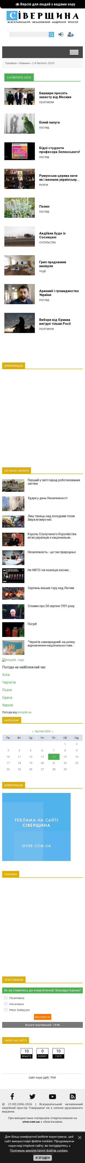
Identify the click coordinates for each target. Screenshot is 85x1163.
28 (53, 769)
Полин (44, 206)
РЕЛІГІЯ (43, 184)
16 (76, 756)
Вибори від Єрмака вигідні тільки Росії (55, 322)
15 (65, 756)
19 (30, 763)
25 (19, 769)
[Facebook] (12, 1098)
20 (42, 763)
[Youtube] (52, 1098)
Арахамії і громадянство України (59, 293)
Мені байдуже (19, 1010)
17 (8, 763)
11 (19, 756)
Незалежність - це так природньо (52, 552)
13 (42, 756)
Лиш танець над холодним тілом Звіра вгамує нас (51, 517)
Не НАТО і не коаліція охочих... (49, 570)
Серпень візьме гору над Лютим (51, 588)
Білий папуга (49, 122)
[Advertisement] (42, 416)
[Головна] (42, 22)
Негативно (16, 1004)
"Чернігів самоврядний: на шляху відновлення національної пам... (51, 643)
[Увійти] (60, 35)
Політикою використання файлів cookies (39, 1150)
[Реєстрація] (71, 35)
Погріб (32, 624)
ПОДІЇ (42, 271)
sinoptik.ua (24, 712)
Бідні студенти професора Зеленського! (59, 150)
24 (8, 769)
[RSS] (72, 1098)
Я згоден (43, 1158)
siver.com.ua (31, 1122)
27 (42, 769)
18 (19, 763)
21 (53, 763)
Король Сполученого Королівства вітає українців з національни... (52, 535)
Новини (24, 63)
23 (76, 763)
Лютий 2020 (42, 731)
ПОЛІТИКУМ (46, 102)
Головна (11, 63)
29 (65, 769)
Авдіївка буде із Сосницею (52, 235)
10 (8, 756)
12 (30, 756)
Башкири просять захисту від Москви (55, 95)
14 (53, 756)
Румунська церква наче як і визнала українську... (59, 178)
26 (30, 769)
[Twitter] (32, 1098)
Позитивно (16, 998)
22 (65, 763)
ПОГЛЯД (44, 127)
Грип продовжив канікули (52, 264)
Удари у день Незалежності (47, 498)
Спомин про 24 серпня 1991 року (51, 606)
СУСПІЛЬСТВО (47, 242)
